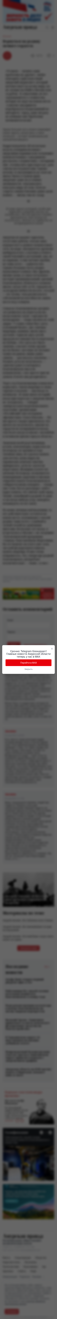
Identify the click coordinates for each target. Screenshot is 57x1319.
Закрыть (28, 669)
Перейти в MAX (28, 662)
